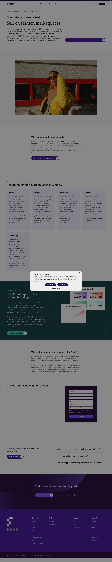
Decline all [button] (50, 284)
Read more (40, 281)
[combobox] (79, 272)
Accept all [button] (63, 284)
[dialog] (56, 281)
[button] (56, 288)
